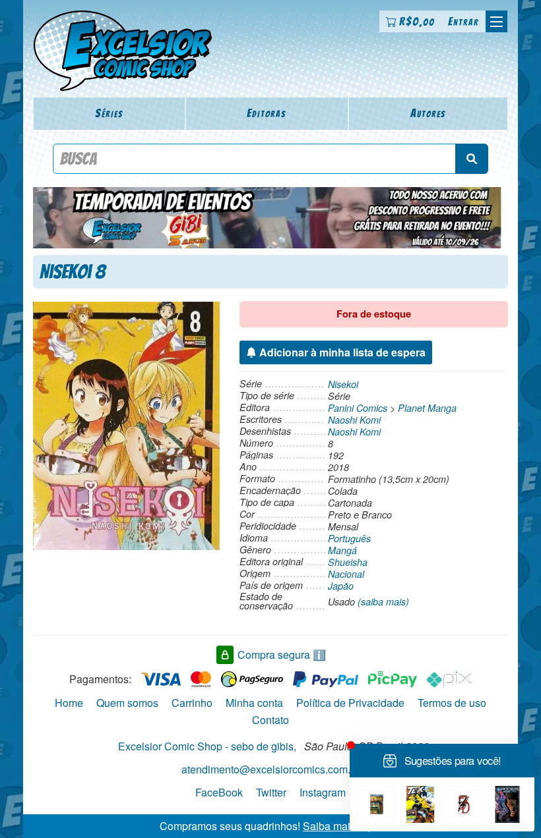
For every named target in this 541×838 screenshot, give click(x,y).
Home (69, 702)
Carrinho (192, 702)
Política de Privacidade (350, 702)
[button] (496, 21)
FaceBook (219, 792)
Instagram (323, 792)
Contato (270, 719)
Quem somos (127, 702)
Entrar (463, 21)
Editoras (266, 113)
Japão (341, 585)
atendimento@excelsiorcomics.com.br (270, 769)
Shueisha (347, 562)
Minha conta (254, 702)
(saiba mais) (383, 601)
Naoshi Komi (354, 419)
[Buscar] (471, 159)
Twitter (271, 792)
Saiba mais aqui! (342, 825)
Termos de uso (452, 702)
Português (349, 538)
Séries (109, 113)
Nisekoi (343, 384)
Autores (428, 113)
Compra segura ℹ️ (282, 654)
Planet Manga (427, 407)
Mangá (342, 550)
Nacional (346, 573)
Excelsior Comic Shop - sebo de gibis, (207, 746)
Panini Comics (357, 407)
